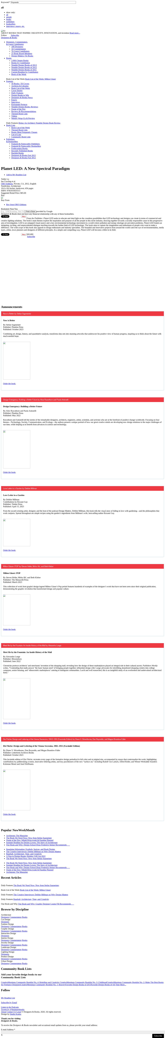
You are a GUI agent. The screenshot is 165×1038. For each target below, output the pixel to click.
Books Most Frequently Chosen (24, 132)
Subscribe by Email (9, 1002)
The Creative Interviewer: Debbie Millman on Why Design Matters (33, 851)
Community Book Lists (20, 137)
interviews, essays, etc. (15, 26)
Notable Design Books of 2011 (24, 70)
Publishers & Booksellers (12, 140)
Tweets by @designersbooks (12, 1009)
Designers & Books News (22, 97)
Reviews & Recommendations (23, 111)
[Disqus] (82, 270)
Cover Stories (16, 91)
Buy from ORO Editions (16, 204)
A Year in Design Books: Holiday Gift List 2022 (26, 856)
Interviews (15, 102)
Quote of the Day (18, 109)
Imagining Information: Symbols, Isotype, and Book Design (30, 849)
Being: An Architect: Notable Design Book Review (39, 123)
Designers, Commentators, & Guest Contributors (17, 43)
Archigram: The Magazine (17, 836)
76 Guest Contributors (20, 51)
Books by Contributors (20, 63)
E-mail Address (8, 1029)
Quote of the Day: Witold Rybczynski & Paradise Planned (29, 840)
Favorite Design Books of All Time (105, 985)
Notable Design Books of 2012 (24, 67)
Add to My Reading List (16, 175)
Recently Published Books (22, 151)
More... (123, 985)
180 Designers (17, 47)
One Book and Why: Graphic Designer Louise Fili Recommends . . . (46, 904)
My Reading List (8, 998)
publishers (10, 22)
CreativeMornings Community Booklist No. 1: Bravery (42, 985)
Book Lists (10, 125)
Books (8, 58)
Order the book (9, 383)
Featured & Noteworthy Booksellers (26, 146)
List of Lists (16, 134)
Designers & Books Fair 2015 (23, 155)
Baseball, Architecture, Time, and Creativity (24, 854)
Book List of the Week (20, 88)
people (9, 17)
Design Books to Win (20, 95)
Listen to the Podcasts (10, 1007)
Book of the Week (18, 74)
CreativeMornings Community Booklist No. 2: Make (128, 982)
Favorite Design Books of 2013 (78, 985)
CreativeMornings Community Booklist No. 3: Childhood (83, 982)
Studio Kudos (15, 1014)
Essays (14, 100)
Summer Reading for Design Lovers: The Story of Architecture (31, 842)
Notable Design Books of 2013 (24, 65)
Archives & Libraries (19, 86)
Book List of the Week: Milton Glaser (40, 79)
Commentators (16, 917)
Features (9, 81)
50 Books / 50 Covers (20, 84)
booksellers (10, 24)
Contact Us (11, 1012)
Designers (5, 917)
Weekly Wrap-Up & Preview (23, 118)
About (3, 1012)
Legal (18, 1012)
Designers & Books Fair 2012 (23, 158)
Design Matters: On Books (22, 56)
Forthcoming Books (19, 148)
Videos (14, 116)
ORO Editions (7, 184)
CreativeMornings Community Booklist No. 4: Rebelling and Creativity (30, 982)
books (8, 19)
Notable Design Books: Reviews (24, 107)
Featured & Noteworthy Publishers (25, 144)
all (7, 15)
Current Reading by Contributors (24, 72)
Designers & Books (9, 38)
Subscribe (15, 35)
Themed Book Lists (19, 114)
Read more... (75, 33)
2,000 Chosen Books (19, 60)
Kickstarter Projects (19, 104)
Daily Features (17, 93)
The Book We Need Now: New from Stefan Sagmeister (29, 838)
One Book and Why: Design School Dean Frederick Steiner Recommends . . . (38, 845)
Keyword (5, 2)
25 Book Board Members (21, 53)
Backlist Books (17, 153)
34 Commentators (18, 49)
